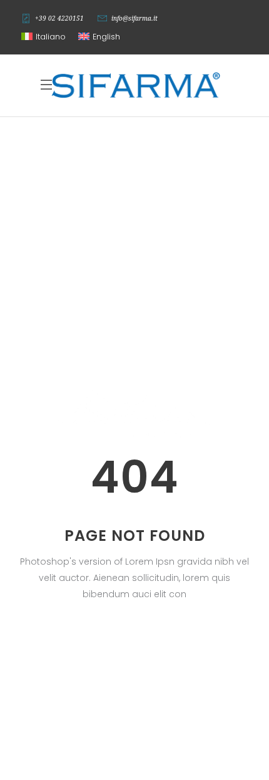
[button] (43, 37)
